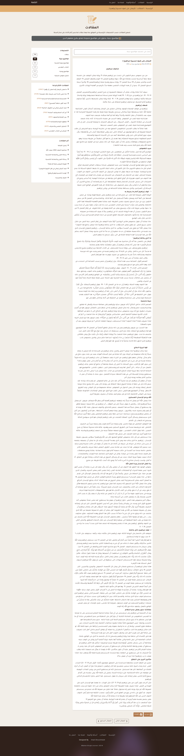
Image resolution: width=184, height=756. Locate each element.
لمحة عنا (121, 3)
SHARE (136, 714)
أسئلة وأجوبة (131, 3)
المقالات (141, 3)
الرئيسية (150, 3)
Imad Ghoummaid (98, 740)
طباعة (146, 714)
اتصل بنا (112, 3)
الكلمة (34, 3)
